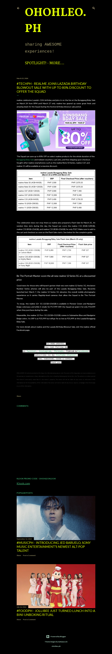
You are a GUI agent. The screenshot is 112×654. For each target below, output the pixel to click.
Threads (59, 351)
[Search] (93, 7)
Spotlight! (35, 63)
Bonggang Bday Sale (25, 159)
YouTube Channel (66, 355)
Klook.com (23, 483)
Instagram (45, 351)
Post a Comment (29, 555)
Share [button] (19, 396)
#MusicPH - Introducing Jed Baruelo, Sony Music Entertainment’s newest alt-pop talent (54, 546)
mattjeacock (62, 642)
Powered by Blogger (58, 636)
